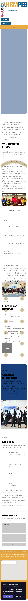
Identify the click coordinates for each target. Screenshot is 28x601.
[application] (14, 199)
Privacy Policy (19, 596)
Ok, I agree (8, 596)
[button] (14, 27)
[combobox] (14, 528)
